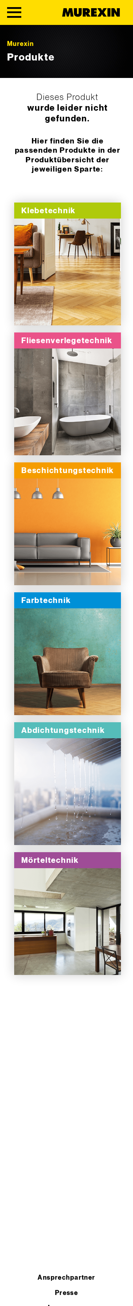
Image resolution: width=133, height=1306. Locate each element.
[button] (13, 1293)
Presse (66, 1293)
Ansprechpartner (66, 1277)
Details (67, 272)
